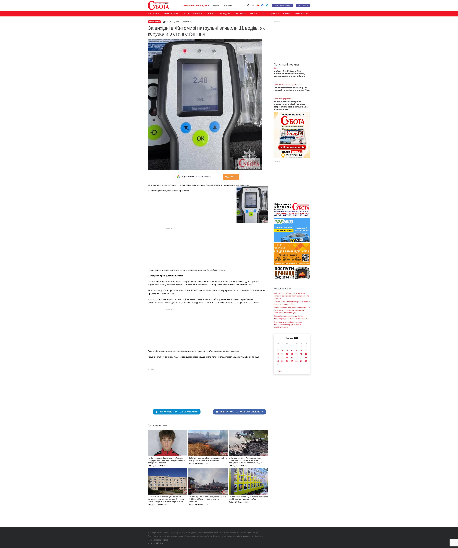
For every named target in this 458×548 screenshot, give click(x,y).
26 (287, 361)
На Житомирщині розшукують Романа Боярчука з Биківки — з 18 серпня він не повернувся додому (166, 460)
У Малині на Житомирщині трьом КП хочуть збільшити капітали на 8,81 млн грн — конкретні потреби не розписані (166, 499)
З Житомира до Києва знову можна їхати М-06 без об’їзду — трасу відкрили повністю (207, 499)
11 (282, 354)
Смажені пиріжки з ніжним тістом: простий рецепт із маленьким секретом (291, 317)
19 (287, 357)
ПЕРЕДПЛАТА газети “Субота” (196, 5)
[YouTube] (258, 5)
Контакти (228, 5)
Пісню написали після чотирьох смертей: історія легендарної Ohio (292, 89)
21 (296, 357)
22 (301, 357)
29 (301, 361)
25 (282, 361)
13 (292, 354)
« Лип (279, 371)
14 (296, 354)
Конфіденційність (155, 543)
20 (292, 357)
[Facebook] (262, 5)
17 (278, 357)
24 (278, 361)
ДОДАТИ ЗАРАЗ (231, 177)
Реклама (216, 5)
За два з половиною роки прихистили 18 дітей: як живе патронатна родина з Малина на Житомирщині (291, 105)
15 (301, 354)
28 (296, 361)
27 (292, 361)
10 (278, 354)
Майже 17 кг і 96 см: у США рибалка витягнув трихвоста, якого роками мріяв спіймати (289, 74)
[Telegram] (267, 5)
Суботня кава (296, 84)
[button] (248, 5)
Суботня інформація (282, 98)
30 (306, 361)
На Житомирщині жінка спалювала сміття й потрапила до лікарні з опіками (207, 459)
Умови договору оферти (158, 540)
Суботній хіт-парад (282, 84)
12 (287, 354)
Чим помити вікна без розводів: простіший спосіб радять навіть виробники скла (288, 324)
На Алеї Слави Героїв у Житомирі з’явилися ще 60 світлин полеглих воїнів (248, 498)
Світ (275, 68)
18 (282, 357)
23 (306, 357)
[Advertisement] (208, 247)
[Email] (253, 5)
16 (306, 354)
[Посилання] (158, 5)
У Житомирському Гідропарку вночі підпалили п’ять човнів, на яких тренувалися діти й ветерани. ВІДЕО (245, 460)
